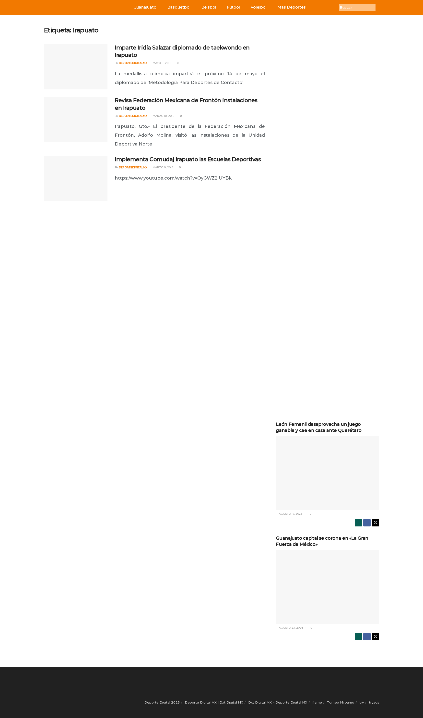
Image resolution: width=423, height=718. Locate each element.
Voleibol (259, 7)
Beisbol (208, 7)
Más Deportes (291, 7)
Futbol (233, 7)
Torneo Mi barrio (340, 702)
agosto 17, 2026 (290, 513)
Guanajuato (144, 7)
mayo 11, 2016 (161, 63)
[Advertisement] (327, 99)
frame (317, 702)
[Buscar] (379, 7)
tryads (374, 702)
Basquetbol (178, 7)
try (361, 702)
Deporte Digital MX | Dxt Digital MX (214, 702)
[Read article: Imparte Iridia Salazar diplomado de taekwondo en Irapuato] (75, 67)
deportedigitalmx (133, 63)
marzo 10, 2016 (163, 116)
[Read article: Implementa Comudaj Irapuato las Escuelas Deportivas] (75, 178)
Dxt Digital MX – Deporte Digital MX (277, 702)
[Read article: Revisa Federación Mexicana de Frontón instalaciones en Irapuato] (75, 119)
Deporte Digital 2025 (162, 702)
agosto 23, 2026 (290, 627)
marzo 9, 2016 (162, 167)
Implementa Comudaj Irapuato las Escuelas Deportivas (188, 159)
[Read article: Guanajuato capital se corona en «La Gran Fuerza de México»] (327, 587)
